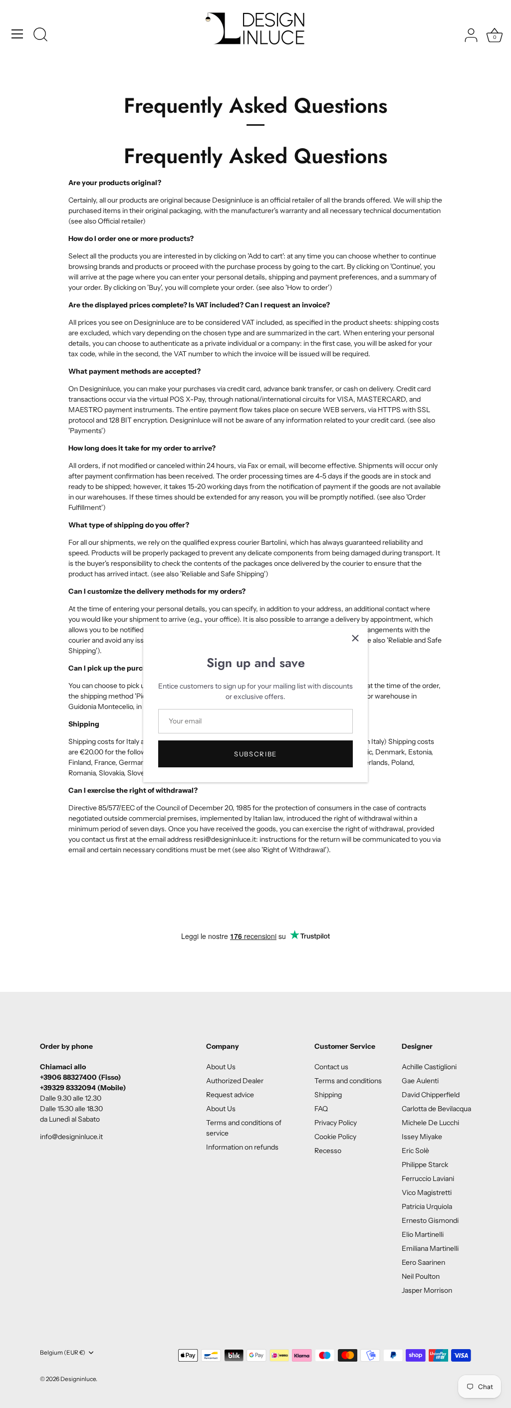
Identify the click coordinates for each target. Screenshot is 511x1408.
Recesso (327, 1150)
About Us (221, 1066)
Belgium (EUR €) (62, 1352)
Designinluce (78, 1379)
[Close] (355, 638)
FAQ (321, 1108)
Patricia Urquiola (427, 1206)
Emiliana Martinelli (430, 1248)
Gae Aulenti (420, 1080)
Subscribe (255, 754)
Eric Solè (415, 1150)
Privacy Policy (335, 1122)
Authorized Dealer (234, 1080)
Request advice (230, 1094)
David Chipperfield (431, 1094)
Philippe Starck (425, 1164)
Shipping (328, 1094)
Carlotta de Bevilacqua (436, 1108)
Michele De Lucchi (430, 1122)
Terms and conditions (348, 1080)
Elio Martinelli (423, 1234)
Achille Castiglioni (429, 1066)
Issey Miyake (422, 1136)
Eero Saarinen (423, 1262)
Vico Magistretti (427, 1192)
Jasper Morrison (427, 1290)
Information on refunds (242, 1147)
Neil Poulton (421, 1276)
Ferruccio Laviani (428, 1178)
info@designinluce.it (71, 1136)
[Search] (40, 35)
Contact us (331, 1066)
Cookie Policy (335, 1136)
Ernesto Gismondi (430, 1220)
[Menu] (17, 34)
